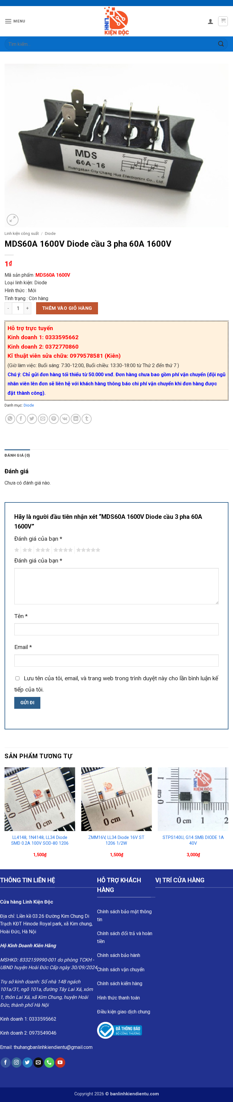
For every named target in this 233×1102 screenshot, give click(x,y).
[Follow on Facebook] (6, 1062)
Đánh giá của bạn (38, 538)
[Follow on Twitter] (27, 1062)
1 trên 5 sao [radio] (16, 550)
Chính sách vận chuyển (120, 969)
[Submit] (221, 44)
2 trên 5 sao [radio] (26, 550)
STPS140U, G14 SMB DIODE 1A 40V (193, 840)
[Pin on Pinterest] (54, 419)
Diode (50, 233)
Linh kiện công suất (22, 233)
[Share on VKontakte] (65, 419)
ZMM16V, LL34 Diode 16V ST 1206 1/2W (116, 840)
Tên (21, 616)
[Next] (228, 818)
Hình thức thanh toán (118, 998)
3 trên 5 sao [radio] (42, 550)
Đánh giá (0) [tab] (17, 455)
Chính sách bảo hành (118, 955)
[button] (15, 21)
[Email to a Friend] (43, 419)
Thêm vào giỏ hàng (67, 308)
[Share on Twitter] (32, 419)
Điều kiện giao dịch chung (123, 1012)
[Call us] (49, 1062)
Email (23, 647)
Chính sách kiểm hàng (119, 983)
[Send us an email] (38, 1062)
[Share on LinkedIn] (76, 419)
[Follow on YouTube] (60, 1062)
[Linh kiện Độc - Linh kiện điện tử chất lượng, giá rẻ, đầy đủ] (117, 21)
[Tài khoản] (211, 21)
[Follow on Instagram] (17, 1062)
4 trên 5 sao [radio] (62, 550)
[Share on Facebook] (21, 419)
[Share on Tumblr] (87, 419)
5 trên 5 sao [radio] (87, 550)
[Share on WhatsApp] (10, 419)
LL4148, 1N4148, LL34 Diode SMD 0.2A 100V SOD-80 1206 (40, 840)
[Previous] (4, 818)
